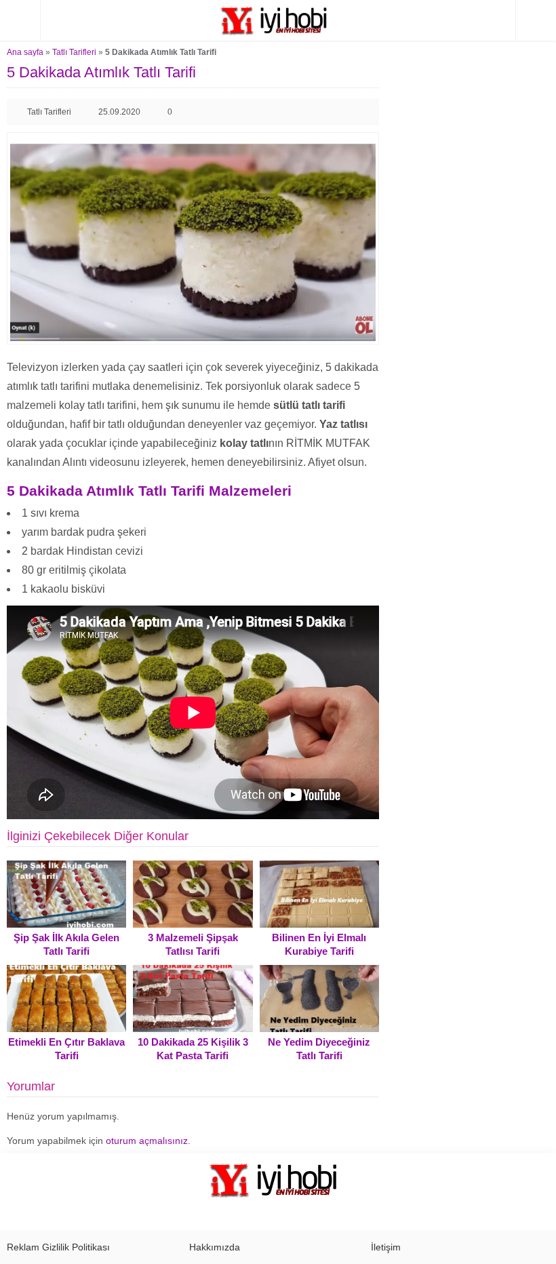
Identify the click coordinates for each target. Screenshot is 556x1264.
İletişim (386, 1247)
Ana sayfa (25, 52)
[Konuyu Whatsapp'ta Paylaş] (365, 112)
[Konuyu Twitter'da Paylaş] (344, 112)
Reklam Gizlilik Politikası (58, 1247)
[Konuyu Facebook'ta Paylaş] (322, 112)
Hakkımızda (214, 1247)
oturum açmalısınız (147, 1140)
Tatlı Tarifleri (74, 52)
